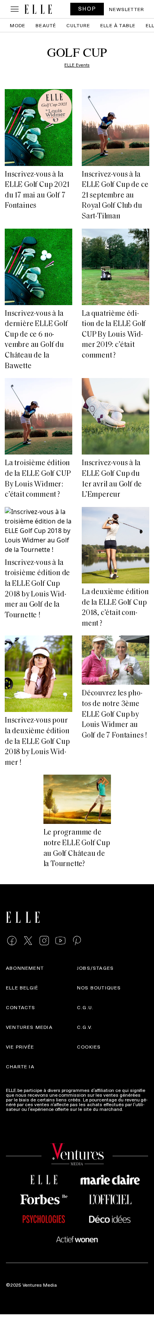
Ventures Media (29, 1026)
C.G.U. (85, 1007)
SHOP (87, 8)
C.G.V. (84, 1026)
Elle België (22, 987)
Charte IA (20, 1066)
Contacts (21, 1007)
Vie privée (20, 1046)
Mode (18, 25)
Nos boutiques (99, 987)
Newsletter (126, 9)
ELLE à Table (117, 25)
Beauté (46, 25)
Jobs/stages (95, 967)
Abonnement (25, 967)
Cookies (89, 1046)
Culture (78, 25)
